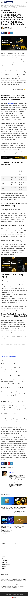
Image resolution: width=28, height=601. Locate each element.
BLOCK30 (14, 338)
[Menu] (1, 2)
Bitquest (3, 568)
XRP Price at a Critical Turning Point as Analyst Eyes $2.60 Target (7, 509)
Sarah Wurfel (7, 27)
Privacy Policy (4, 560)
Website (3, 356)
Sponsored (7, 10)
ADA (12, 69)
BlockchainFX (10, 103)
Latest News (10, 467)
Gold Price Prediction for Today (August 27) (20, 527)
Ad (5, 467)
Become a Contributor (6, 564)
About (3, 558)
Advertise (4, 566)
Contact (3, 556)
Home (2, 5)
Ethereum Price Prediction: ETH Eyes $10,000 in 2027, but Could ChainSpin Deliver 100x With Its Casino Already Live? (6, 530)
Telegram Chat (12, 356)
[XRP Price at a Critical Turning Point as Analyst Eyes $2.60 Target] (7, 498)
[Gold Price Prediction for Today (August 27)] (20, 517)
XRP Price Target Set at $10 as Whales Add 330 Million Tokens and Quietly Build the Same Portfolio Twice (20, 510)
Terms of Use (4, 562)
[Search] (26, 2)
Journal (6, 5)
